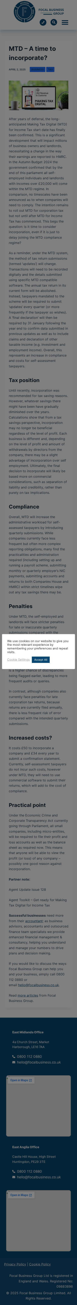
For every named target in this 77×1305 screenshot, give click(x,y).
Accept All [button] (40, 659)
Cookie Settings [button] (18, 659)
